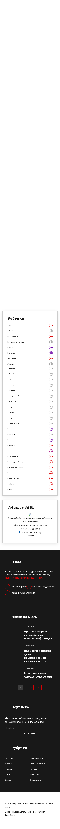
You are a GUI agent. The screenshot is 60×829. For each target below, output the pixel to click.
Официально (29, 456)
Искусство (29, 429)
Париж (30, 418)
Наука (29, 440)
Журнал (30, 364)
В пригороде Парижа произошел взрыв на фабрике (29, 106)
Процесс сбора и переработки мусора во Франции (38, 635)
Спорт (29, 489)
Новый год (29, 445)
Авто (29, 325)
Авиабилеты (11, 815)
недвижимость (12, 578)
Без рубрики (29, 336)
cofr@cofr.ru (30, 535)
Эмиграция (30, 423)
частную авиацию (28, 578)
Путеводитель (19, 812)
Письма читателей (29, 467)
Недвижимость (30, 407)
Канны (30, 390)
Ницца (30, 412)
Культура (29, 434)
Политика (30, 473)
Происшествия (30, 478)
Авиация (30, 368)
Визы (30, 379)
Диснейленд (29, 358)
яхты (41, 578)
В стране (30, 353)
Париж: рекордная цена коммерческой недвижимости (37, 656)
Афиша (29, 331)
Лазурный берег (30, 396)
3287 (39, 687)
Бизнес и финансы (30, 342)
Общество (30, 451)
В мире (29, 347)
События (29, 484)
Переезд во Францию (29, 462)
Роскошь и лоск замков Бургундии (38, 675)
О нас (7, 812)
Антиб (30, 374)
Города (30, 385)
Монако (30, 401)
